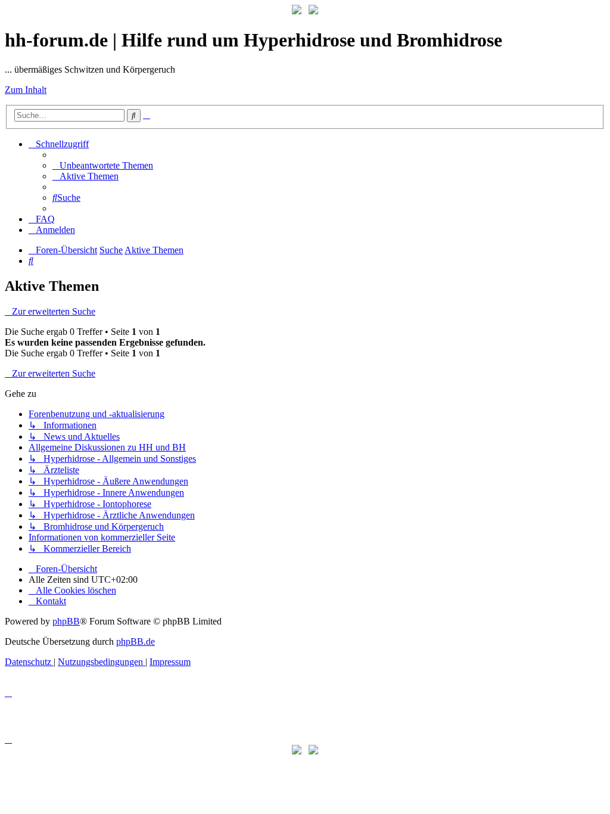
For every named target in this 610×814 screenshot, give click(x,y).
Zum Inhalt (25, 90)
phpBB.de (135, 641)
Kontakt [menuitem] (51, 601)
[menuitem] (102, 165)
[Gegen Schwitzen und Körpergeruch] (313, 11)
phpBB (66, 621)
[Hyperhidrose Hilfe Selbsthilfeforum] (296, 11)
